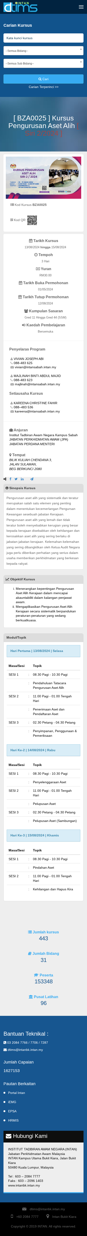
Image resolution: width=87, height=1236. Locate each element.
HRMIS (13, 1120)
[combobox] (43, 50)
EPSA (12, 1111)
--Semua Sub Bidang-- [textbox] (20, 63)
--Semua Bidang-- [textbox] (17, 51)
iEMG (12, 1102)
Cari (45, 79)
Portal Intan (16, 1093)
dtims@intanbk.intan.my (47, 1209)
